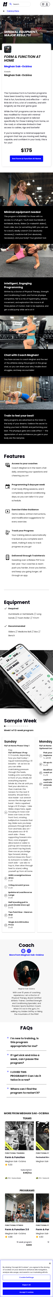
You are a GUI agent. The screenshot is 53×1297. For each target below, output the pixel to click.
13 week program (24, 1242)
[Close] (50, 1263)
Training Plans (13, 11)
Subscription (26, 1170)
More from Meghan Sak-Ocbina (26, 954)
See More (25, 1145)
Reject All (26, 1285)
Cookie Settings (26, 1277)
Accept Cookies (27, 1292)
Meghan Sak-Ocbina (18, 66)
